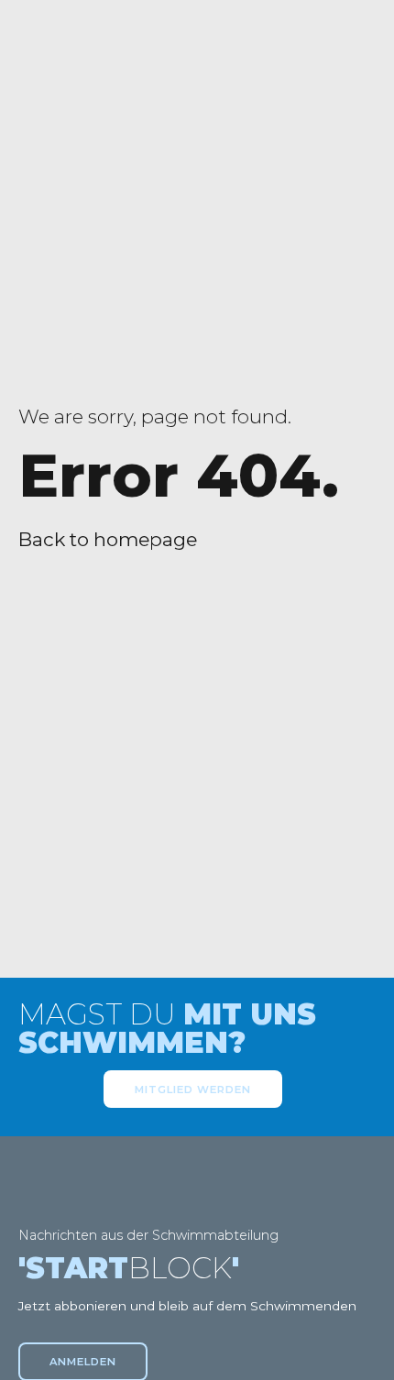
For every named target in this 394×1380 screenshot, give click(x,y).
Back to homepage (107, 539)
